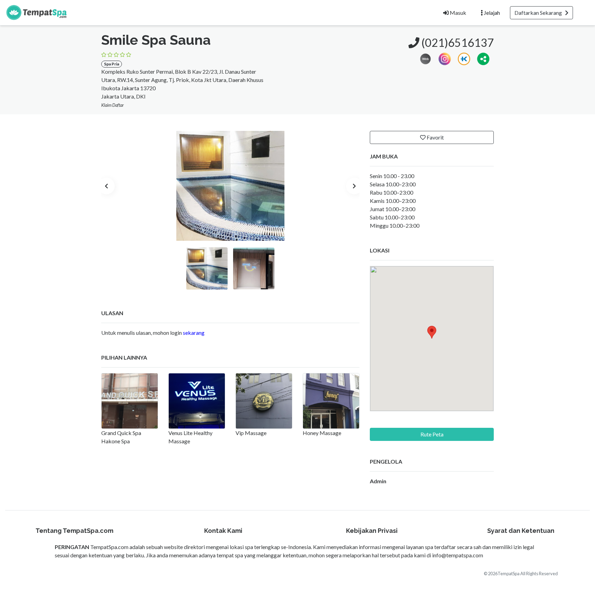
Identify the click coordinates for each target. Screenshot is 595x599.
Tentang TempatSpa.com (74, 530)
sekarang (194, 332)
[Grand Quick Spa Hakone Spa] (130, 400)
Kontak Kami (223, 530)
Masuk (457, 12)
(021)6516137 (456, 42)
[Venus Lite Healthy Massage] (197, 400)
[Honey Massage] (331, 400)
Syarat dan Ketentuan (520, 530)
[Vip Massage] (264, 400)
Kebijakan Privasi (372, 530)
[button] (483, 58)
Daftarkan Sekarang (539, 12)
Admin (378, 481)
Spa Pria (111, 63)
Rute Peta (431, 434)
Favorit (435, 137)
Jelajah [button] (491, 12)
